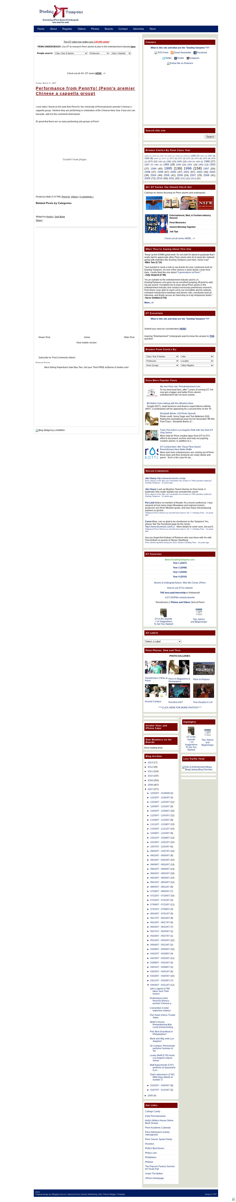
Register (67, 28)
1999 (160, 171)
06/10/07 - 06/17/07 (160, 922)
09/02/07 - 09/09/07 (160, 869)
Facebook (202, 52)
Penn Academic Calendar (158, 1127)
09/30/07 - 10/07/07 (160, 851)
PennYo (66, 196)
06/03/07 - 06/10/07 (160, 927)
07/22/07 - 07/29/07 (160, 895)
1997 (206, 168)
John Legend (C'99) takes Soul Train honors (160, 991)
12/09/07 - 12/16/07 (160, 806)
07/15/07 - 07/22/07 (160, 900)
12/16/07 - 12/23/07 (160, 802)
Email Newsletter (182, 52)
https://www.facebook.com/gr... (172, 478)
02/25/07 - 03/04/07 (160, 1085)
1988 (156, 165)
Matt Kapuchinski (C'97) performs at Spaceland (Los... (162, 1067)
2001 (186, 171)
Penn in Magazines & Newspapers (179, 680)
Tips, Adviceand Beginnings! (199, 620)
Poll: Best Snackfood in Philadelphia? (161, 1032)
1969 (156, 158)
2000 (173, 171)
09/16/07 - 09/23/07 (160, 860)
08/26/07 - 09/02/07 (160, 873)
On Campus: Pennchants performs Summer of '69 (162, 1048)
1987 (147, 164)
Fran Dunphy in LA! (203, 702)
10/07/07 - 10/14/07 (160, 846)
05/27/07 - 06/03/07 (160, 931)
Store (153, 28)
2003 (212, 171)
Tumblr (180, 58)
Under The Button (154, 1173)
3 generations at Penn (189, 272)
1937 (162, 156)
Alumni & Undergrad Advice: (180, 582)
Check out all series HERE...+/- (179, 238)
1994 (154, 168)
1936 (154, 156)
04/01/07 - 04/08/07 (160, 967)
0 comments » (87, 196)
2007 (193, 175)
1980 (160, 161)
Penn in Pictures (201, 679)
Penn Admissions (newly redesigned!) (157, 1133)
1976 (205, 158)
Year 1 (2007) (180, 563)
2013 (193, 178)
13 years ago (167, 496)
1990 (178, 164)
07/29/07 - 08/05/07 (160, 891)
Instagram (194, 58)
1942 (170, 156)
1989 (166, 164)
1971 (171, 158)
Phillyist (149, 1162)
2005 (167, 175)
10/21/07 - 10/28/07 (160, 837)
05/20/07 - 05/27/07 (160, 936)
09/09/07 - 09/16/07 (160, 864)
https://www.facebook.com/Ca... (160, 526)
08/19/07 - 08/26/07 (160, 878)
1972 (180, 158)
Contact (123, 28)
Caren (148, 521)
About (53, 28)
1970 (164, 158)
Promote (42, 33)
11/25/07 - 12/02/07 (160, 815)
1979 (150, 161)
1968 (147, 158)
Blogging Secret (59, 1194)
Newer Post (44, 337)
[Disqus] (86, 278)
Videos (82, 28)
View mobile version (86, 342)
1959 (185, 156)
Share (39, 220)
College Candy (152, 1111)
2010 (159, 178)
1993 (212, 164)
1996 (188, 168)
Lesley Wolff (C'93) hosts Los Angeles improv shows (162, 1058)
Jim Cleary (151, 478)
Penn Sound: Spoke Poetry (158, 1139)
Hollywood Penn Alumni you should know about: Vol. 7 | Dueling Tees (174, 513)
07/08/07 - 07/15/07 (160, 904)
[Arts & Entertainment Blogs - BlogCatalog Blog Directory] (198, 769)
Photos (95, 28)
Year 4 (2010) (180, 576)
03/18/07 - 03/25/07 (160, 976)
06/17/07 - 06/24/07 (160, 918)
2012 (183, 178)
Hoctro (49, 216)
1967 (210, 156)
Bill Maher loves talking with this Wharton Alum (170, 403)
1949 (178, 156)
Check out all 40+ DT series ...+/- (86, 73)
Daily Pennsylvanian (155, 1116)
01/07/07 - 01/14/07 (160, 1090)
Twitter (168, 58)
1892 (146, 156)
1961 (202, 156)
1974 (196, 158)
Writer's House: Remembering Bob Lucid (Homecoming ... (162, 1024)
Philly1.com (151, 1153)
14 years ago (203, 542)
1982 (168, 161)
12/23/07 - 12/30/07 (160, 797)
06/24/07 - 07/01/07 (160, 913)
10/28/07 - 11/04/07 (160, 833)
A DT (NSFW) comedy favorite (180, 597)
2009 (147, 178)
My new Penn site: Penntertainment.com (180, 386)
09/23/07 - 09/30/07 (160, 855)
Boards (109, 28)
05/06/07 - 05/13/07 (160, 944)
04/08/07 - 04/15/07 (160, 962)
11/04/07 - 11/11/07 (160, 828)
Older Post (129, 337)
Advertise (138, 28)
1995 (168, 168)
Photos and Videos (180, 602)
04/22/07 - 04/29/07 (160, 953)
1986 (207, 161)
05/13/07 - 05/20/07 (160, 940)
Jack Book (60, 216)
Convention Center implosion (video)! (160, 1009)
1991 (189, 164)
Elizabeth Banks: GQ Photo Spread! (178, 413)
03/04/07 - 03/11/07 (160, 985)
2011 (171, 178)
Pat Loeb (149, 502)
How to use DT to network (180, 588)
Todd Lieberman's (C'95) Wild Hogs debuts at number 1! (162, 1077)
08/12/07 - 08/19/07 (160, 882)
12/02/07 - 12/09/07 (160, 811)
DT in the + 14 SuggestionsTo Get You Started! (163, 621)
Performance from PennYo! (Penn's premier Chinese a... (161, 1001)
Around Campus (153, 701)
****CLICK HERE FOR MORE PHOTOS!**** (180, 707)
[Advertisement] (155, 15)
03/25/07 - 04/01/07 (160, 971)
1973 (188, 158)
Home (40, 28)
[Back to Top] (233, 1199)
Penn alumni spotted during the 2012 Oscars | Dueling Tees (170, 542)
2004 (153, 175)
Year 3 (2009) (180, 572)
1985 (198, 161)
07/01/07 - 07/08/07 (160, 909)
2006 (180, 175)
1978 (213, 158)
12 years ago (167, 483)
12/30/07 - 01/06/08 (160, 793)
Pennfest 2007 (176, 702)
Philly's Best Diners (154, 1148)
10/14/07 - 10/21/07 (160, 842)
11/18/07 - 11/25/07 (160, 820)
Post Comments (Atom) (63, 357)
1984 (189, 161)
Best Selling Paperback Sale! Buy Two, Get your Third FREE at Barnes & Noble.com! (86, 367)
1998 (147, 171)
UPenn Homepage (154, 1178)
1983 (179, 161)
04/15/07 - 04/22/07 (160, 958)
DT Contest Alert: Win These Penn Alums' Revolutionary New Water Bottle (180, 448)
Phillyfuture (150, 1157)
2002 (199, 171)
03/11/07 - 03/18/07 (160, 980)
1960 (193, 156)
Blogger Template (117, 1194)
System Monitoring (89, 1194)
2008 (206, 175)
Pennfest (149, 1144)
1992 (201, 164)
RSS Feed (163, 52)
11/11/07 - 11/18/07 (160, 824)
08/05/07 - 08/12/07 (160, 887)
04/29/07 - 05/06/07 (160, 949)
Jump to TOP (211, 1194)
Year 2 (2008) (180, 567)
